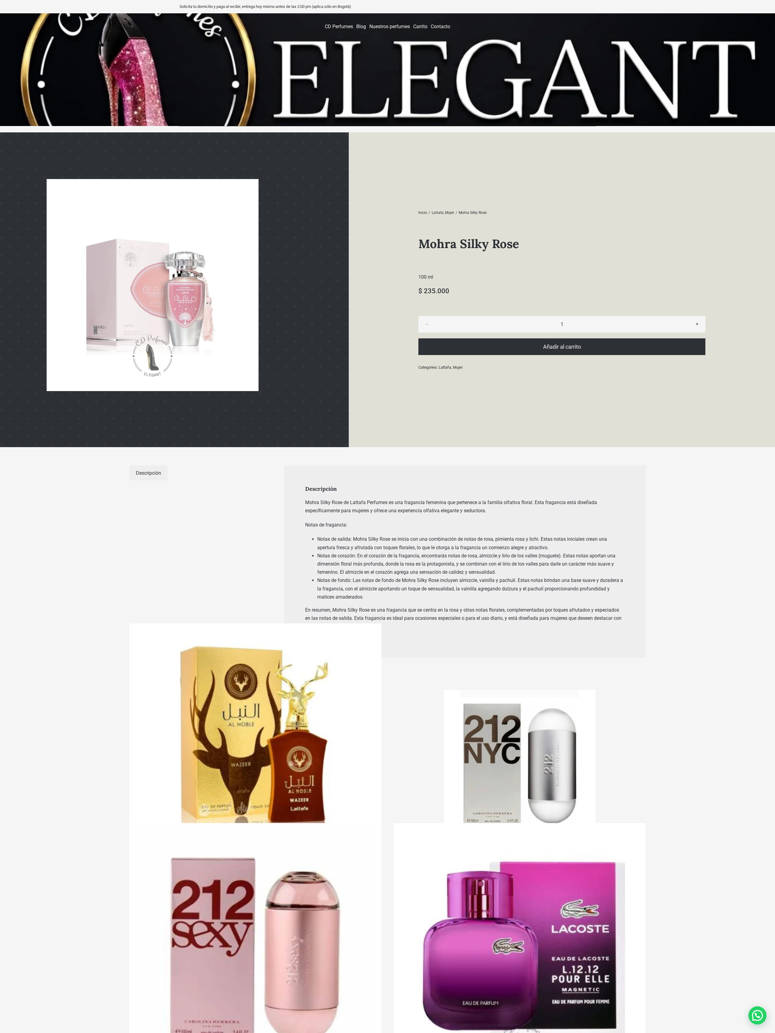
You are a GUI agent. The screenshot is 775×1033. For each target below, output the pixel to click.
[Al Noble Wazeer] (255, 750)
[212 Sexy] (255, 949)
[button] (757, 1015)
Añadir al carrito (562, 347)
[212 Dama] (520, 765)
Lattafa (445, 367)
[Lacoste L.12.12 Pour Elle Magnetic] (520, 949)
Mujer (458, 367)
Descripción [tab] (148, 473)
